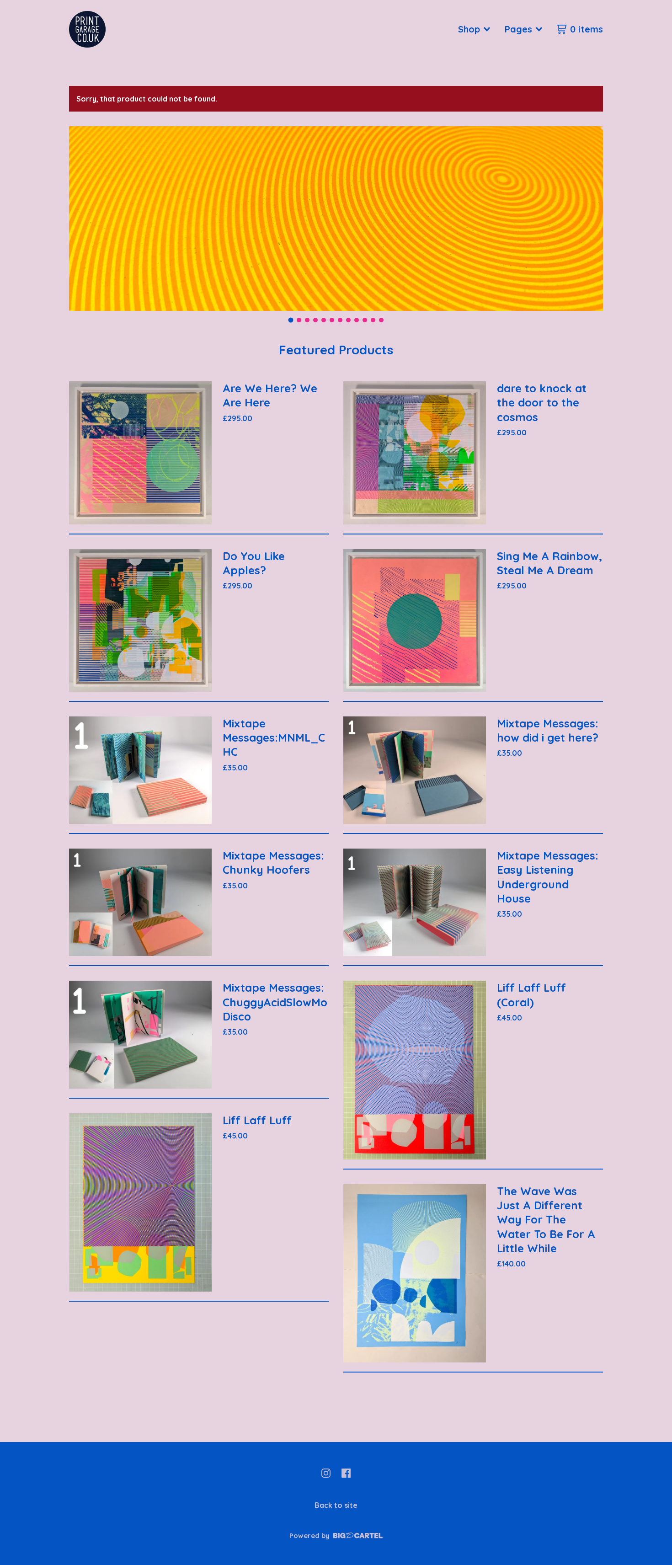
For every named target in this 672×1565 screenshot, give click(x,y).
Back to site (336, 1505)
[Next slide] (590, 218)
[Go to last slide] (82, 218)
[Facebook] (346, 1473)
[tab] (290, 320)
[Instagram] (326, 1473)
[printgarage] (87, 29)
